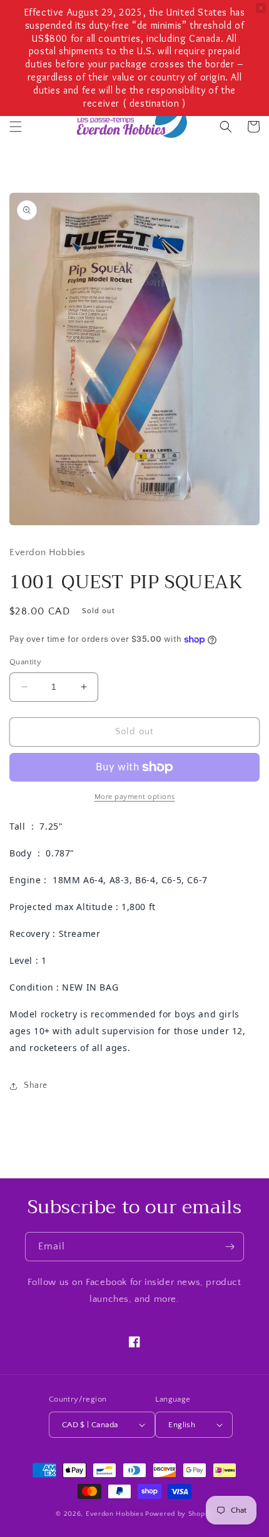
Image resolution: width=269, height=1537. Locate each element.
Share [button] (36, 1085)
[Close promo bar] (261, 8)
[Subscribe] (229, 1246)
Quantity (25, 661)
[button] (15, 126)
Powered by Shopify (179, 1514)
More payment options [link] (134, 797)
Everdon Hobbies (115, 1514)
